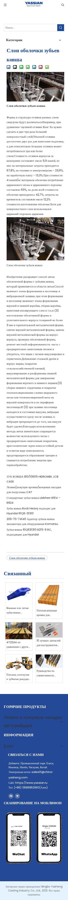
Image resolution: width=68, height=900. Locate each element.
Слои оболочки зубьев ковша (27, 558)
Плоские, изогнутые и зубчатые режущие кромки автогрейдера (18, 677)
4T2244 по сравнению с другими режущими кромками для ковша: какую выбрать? (18, 644)
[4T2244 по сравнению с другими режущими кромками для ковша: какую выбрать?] (18, 630)
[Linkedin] (17, 796)
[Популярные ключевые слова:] (60, 27)
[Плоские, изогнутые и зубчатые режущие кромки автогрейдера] (18, 663)
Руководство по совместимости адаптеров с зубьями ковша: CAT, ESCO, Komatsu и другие (48, 673)
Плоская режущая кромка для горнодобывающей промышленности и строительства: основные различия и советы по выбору (49, 613)
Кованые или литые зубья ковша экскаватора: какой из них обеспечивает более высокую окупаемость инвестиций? (18, 610)
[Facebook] (10, 796)
